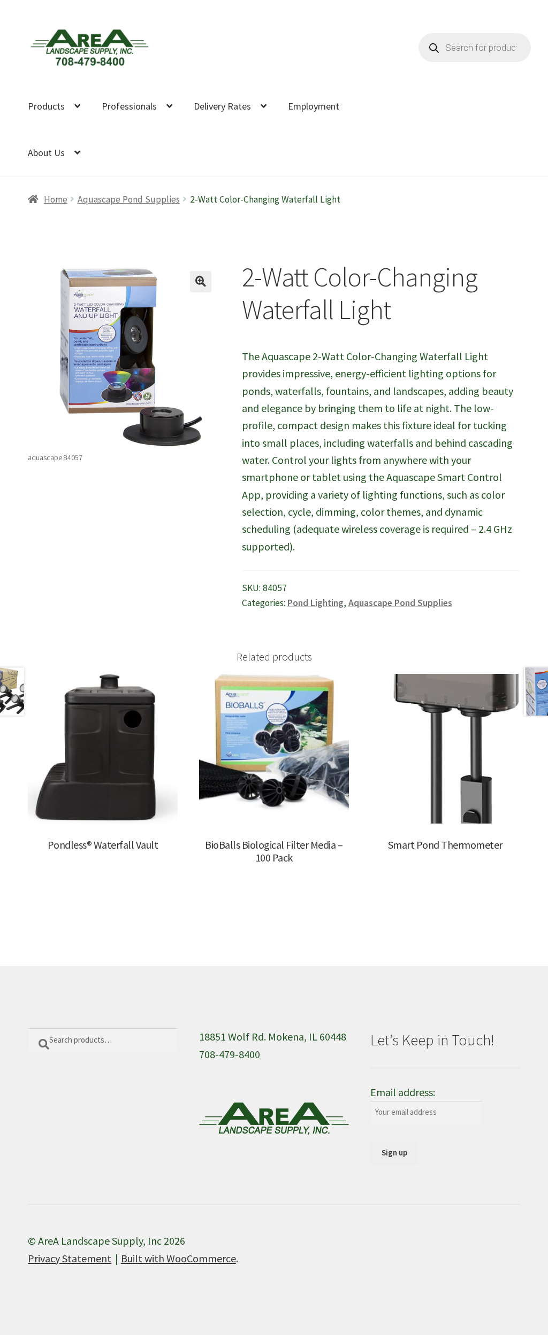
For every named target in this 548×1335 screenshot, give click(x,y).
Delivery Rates (222, 106)
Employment (313, 106)
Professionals (129, 106)
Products (46, 106)
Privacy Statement (69, 1258)
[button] (200, 281)
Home (55, 199)
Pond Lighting (315, 603)
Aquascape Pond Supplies (129, 199)
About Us (46, 152)
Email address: (402, 1092)
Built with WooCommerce (178, 1258)
